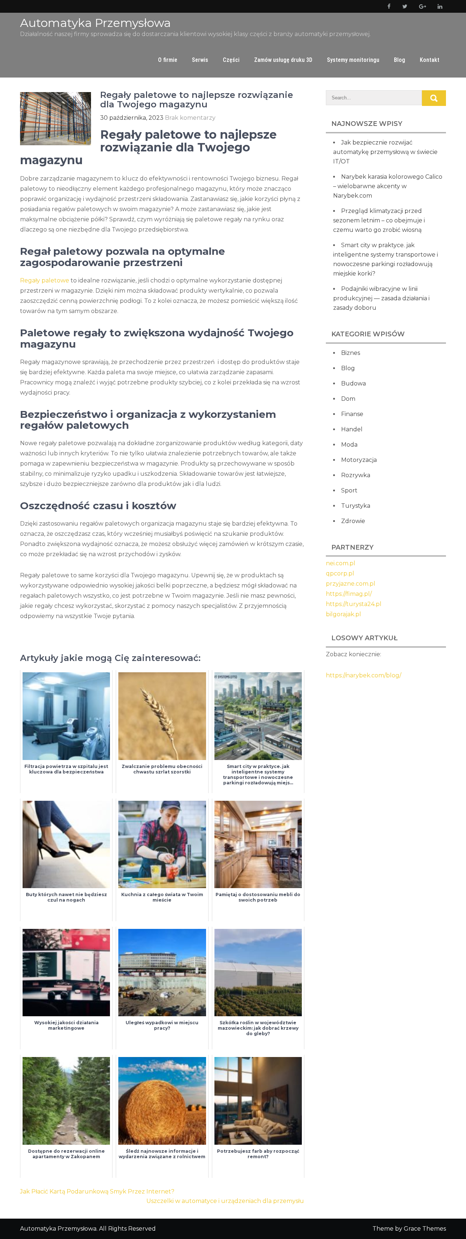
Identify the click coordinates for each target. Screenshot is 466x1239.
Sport (349, 490)
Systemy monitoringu (353, 59)
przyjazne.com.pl (350, 583)
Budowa (353, 383)
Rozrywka (355, 475)
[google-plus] (421, 6)
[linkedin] (438, 6)
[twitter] (403, 6)
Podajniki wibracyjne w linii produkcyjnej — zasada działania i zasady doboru (381, 298)
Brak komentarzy (190, 117)
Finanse (352, 414)
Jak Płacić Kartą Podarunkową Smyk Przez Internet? (97, 1191)
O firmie (167, 59)
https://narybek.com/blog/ (363, 675)
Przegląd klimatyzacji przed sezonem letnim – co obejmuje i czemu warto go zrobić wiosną (379, 220)
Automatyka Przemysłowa (95, 23)
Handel (352, 429)
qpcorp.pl (340, 573)
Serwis (200, 59)
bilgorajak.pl (343, 614)
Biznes (350, 352)
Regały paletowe (44, 280)
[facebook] (387, 6)
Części (231, 59)
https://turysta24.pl (354, 604)
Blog (399, 59)
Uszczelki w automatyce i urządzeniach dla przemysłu (225, 1201)
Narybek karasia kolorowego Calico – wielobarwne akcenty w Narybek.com (387, 186)
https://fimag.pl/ (349, 593)
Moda (349, 444)
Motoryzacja (359, 459)
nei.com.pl (340, 563)
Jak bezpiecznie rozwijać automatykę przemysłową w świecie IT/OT (385, 152)
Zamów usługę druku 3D (283, 59)
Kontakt (429, 59)
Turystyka (355, 505)
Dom (348, 398)
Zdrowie (353, 521)
